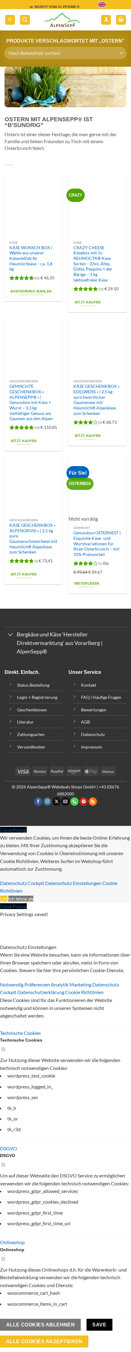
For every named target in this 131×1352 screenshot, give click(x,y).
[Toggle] (10, 635)
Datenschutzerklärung (41, 992)
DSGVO (8, 1148)
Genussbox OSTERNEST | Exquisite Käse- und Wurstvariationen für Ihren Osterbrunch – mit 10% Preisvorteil (97, 543)
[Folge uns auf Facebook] (38, 801)
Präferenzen (37, 984)
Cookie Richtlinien (84, 992)
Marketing (80, 984)
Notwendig (12, 984)
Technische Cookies (20, 1033)
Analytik (60, 984)
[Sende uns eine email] (65, 801)
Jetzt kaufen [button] (87, 302)
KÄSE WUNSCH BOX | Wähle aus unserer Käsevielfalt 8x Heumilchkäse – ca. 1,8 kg (30, 258)
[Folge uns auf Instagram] (47, 801)
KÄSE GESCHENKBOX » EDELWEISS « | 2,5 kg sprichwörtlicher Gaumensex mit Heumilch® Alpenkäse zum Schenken (96, 400)
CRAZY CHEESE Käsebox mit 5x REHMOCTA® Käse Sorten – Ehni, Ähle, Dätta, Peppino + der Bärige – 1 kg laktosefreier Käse (92, 263)
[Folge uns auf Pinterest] (84, 801)
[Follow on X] (56, 801)
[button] (10, 20)
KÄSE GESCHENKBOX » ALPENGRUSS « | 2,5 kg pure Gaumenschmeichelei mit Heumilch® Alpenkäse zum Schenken (33, 538)
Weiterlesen (86, 583)
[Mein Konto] (106, 20)
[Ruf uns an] (74, 801)
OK (3, 898)
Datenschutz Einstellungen (73, 883)
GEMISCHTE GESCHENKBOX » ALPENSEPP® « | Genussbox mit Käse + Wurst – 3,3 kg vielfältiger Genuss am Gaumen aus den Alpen (31, 402)
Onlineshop (12, 1242)
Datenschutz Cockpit (22, 883)
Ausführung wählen (31, 291)
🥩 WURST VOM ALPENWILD (54, 7)
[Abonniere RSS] (93, 801)
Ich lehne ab (20, 898)
